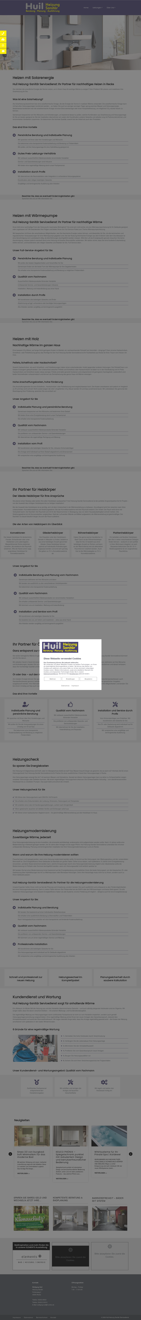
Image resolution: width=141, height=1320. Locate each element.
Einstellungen (70, 679)
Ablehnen (52, 679)
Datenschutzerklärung (51, 674)
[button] (3, 33)
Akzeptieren (88, 679)
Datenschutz (65, 685)
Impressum (75, 685)
